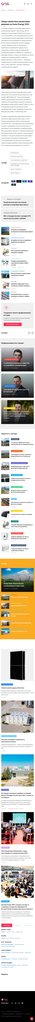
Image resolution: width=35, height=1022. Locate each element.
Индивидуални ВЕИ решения (19, 605)
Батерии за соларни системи (19, 631)
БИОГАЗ (14, 499)
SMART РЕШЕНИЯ (16, 169)
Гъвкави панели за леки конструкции (21, 514)
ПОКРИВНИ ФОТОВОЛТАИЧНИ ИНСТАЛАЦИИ (20, 164)
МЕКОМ (3, 956)
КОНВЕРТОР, (28, 952)
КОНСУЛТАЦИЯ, (10, 938)
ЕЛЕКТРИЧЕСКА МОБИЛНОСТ (19, 463)
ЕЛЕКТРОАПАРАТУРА (16, 258)
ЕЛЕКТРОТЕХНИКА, (6, 952)
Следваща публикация (10, 213)
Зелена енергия (20, 10)
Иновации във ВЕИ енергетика (19, 597)
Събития (17, 925)
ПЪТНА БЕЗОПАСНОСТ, (22, 965)
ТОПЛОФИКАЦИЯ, (5, 959)
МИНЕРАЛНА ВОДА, (23, 959)
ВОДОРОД (13, 292)
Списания (9, 1011)
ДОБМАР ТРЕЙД (5, 929)
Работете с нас (17, 1011)
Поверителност (19, 1014)
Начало (3, 10)
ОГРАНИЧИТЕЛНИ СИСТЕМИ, (8, 965)
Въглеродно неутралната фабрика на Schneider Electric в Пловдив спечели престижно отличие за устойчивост (17, 795)
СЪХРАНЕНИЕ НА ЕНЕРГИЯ (19, 160)
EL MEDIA (18, 1016)
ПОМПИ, (8, 932)
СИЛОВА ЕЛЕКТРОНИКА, (18, 952)
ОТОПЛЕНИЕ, (14, 959)
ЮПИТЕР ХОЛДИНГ (6, 963)
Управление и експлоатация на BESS (21, 623)
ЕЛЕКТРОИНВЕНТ (6, 950)
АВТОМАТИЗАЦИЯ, (19, 944)
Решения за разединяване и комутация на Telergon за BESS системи (19, 263)
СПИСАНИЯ (14, 248)
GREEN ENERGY (15, 173)
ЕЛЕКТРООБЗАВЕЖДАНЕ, (7, 944)
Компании (6, 925)
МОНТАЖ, (17, 938)
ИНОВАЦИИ (14, 594)
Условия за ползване (8, 1014)
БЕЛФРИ (3, 936)
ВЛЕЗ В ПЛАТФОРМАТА (12, 324)
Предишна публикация (14, 199)
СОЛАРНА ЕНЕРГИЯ (17, 156)
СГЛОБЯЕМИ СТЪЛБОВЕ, (7, 967)
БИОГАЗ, (3, 932)
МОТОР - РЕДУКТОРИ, (17, 932)
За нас (3, 1011)
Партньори (28, 925)
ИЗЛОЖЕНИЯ (15, 153)
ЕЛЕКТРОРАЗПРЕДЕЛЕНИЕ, (8, 946)
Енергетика (11, 10)
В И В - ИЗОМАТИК (6, 942)
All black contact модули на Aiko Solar (12, 688)
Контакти (27, 1014)
